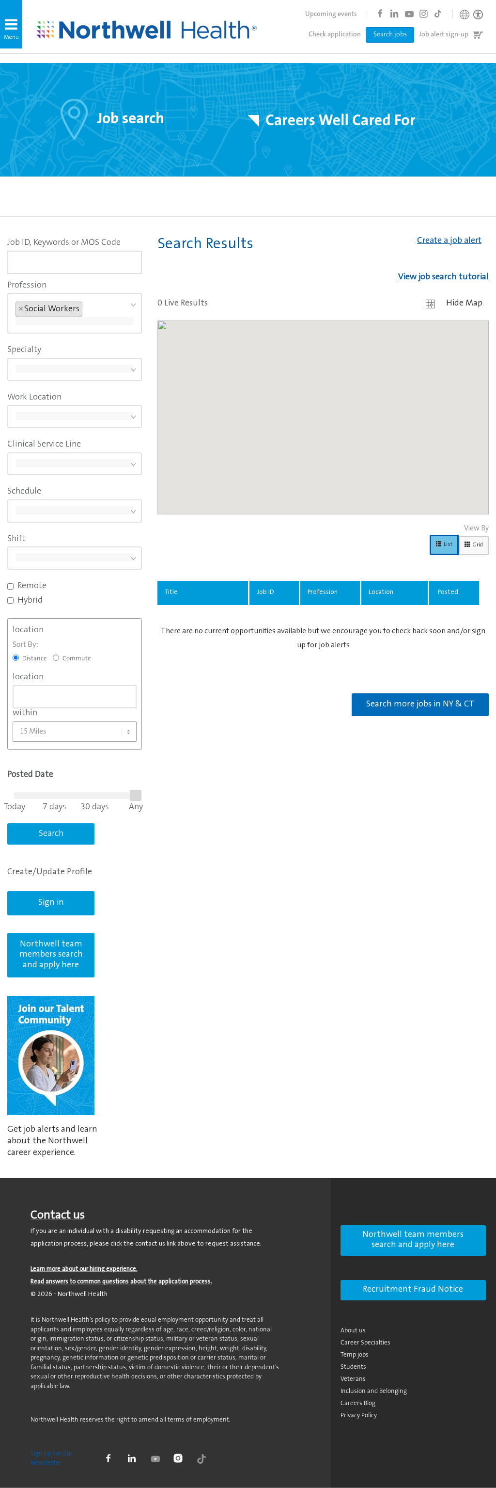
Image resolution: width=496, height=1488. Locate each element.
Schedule (24, 491)
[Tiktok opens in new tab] (438, 13)
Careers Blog (358, 1403)
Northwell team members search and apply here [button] (51, 955)
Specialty (24, 350)
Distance (34, 659)
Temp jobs (355, 1355)
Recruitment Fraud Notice (413, 1289)
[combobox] (74, 262)
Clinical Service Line (44, 444)
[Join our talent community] (50, 1055)
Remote (31, 586)
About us (353, 1331)
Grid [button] (477, 545)
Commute (76, 659)
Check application (335, 35)
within (25, 713)
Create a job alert (449, 241)
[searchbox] (75, 321)
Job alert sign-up (443, 35)
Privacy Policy (359, 1415)
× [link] (20, 309)
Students (353, 1367)
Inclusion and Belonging (374, 1391)
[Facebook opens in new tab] (379, 13)
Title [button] (171, 592)
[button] (11, 24)
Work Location (34, 397)
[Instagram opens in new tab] (423, 13)
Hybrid (30, 600)
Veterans (353, 1379)
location (28, 630)
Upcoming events (331, 14)
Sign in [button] (51, 902)
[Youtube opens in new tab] (409, 13)
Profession (26, 285)
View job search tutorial (443, 277)
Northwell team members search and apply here (413, 1240)
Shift (16, 539)
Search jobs (390, 35)
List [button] (448, 544)
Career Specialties (365, 1343)
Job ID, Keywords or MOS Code (64, 243)
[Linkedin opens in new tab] (394, 13)
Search (51, 834)
